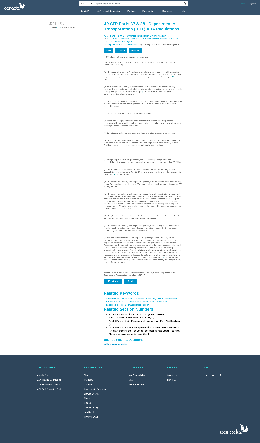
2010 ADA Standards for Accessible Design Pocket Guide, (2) (138, 314)
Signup (252, 3)
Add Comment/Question (115, 344)
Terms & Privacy (136, 384)
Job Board (89, 412)
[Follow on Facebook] (220, 375)
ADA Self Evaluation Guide (49, 389)
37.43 (171, 77)
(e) (115, 174)
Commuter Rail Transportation (120, 298)
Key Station (162, 301)
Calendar (88, 384)
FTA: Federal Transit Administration (138, 301)
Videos (87, 403)
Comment (121, 50)
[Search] (185, 3)
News (87, 398)
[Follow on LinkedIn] (213, 375)
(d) (143, 91)
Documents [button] (147, 11)
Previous (113, 281)
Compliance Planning (146, 298)
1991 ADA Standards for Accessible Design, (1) (131, 317)
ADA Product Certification (109, 11)
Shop (184, 11)
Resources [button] (167, 11)
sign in (58, 28)
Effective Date (113, 301)
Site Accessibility (136, 375)
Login (242, 3)
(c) (164, 257)
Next (130, 281)
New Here (172, 380)
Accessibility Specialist (95, 389)
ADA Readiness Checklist (49, 384)
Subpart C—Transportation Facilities (122, 44)
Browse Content (91, 393)
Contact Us (172, 375)
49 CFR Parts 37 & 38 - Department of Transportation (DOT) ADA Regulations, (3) (145, 323)
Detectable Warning (167, 298)
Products (131, 11)
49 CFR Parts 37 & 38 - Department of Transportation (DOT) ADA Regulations (137, 36)
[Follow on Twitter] (206, 375)
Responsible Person (116, 305)
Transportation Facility (138, 305)
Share (108, 50)
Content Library (91, 407)
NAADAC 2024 (91, 416)
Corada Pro (85, 11)
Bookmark (135, 50)
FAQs (131, 380)
